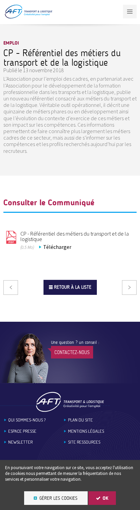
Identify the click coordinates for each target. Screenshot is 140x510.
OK (105, 498)
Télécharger (57, 247)
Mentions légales (86, 431)
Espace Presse (22, 431)
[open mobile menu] (130, 11)
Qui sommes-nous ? (27, 420)
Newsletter (20, 442)
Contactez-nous (72, 352)
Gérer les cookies (58, 498)
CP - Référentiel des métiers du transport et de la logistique (74, 236)
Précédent (10, 287)
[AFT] (28, 17)
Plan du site (80, 420)
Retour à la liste (72, 287)
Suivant (129, 287)
